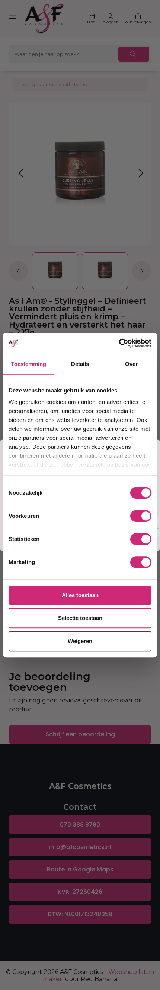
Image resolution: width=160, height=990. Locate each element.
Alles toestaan (80, 595)
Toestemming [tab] (28, 364)
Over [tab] (131, 364)
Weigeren (80, 641)
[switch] (140, 516)
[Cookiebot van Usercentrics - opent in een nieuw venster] (118, 343)
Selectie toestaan (80, 618)
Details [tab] (80, 364)
